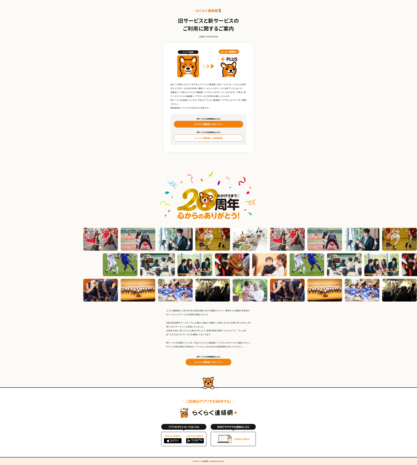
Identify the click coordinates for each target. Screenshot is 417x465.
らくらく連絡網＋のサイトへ (208, 124)
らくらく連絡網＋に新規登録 (208, 138)
